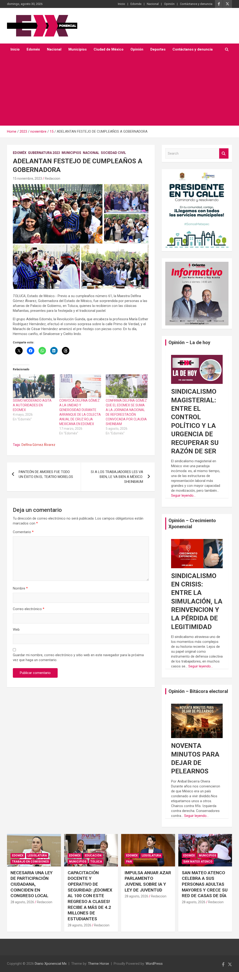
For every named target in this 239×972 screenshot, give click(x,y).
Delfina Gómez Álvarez (38, 445)
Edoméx (135, 4)
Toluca (96, 861)
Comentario (23, 532)
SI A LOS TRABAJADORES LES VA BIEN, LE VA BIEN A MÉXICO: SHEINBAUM (117, 477)
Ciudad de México (108, 49)
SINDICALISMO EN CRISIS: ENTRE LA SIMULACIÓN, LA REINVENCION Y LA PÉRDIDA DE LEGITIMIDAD (196, 601)
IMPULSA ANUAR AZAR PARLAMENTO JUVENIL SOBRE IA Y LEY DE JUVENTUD (148, 881)
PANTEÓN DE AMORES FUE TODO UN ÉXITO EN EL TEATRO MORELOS (46, 474)
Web (16, 629)
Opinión (169, 4)
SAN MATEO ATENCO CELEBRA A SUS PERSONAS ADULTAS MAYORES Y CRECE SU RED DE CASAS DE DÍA (205, 884)
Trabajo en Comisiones (30, 861)
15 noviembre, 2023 (27, 178)
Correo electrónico (28, 609)
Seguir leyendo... (183, 495)
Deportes (157, 49)
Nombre (20, 588)
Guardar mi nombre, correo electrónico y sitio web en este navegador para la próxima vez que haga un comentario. (78, 657)
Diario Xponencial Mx (51, 963)
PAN (129, 861)
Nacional (153, 4)
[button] (57, 214)
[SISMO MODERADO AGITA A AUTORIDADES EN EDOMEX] (34, 386)
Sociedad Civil (113, 153)
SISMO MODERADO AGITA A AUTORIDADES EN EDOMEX (32, 405)
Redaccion (52, 178)
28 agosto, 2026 (22, 902)
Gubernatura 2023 (44, 153)
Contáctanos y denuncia (196, 4)
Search (223, 153)
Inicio (121, 4)
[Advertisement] (113, 90)
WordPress (154, 963)
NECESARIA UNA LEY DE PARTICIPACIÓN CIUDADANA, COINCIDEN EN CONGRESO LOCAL (32, 884)
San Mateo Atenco (197, 861)
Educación (93, 855)
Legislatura (37, 855)
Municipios (77, 49)
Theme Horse (98, 963)
